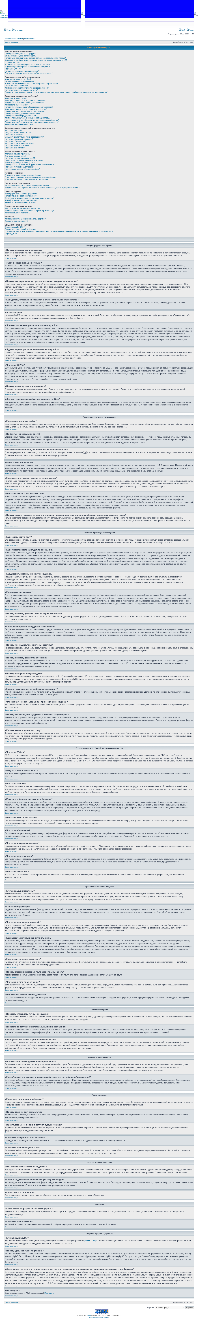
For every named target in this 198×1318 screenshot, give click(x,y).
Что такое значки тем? (15, 148)
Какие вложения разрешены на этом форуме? (25, 219)
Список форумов (11, 42)
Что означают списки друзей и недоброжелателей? (27, 185)
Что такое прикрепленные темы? (19, 143)
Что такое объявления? (15, 141)
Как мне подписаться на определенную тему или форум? (30, 211)
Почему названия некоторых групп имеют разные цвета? (30, 165)
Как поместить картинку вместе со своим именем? (27, 88)
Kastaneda (49, 1293)
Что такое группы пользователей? (20, 158)
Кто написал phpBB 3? (15, 227)
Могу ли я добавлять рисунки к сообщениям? (24, 137)
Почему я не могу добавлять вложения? (22, 113)
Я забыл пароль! (12, 62)
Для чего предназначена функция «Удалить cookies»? (29, 73)
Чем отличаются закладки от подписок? (22, 208)
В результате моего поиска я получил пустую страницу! (29, 198)
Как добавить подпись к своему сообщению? (24, 103)
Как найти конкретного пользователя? (22, 200)
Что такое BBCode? (13, 130)
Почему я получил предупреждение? (21, 116)
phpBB (88, 1315)
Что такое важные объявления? (19, 139)
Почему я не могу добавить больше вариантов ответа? (29, 107)
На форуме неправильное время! (19, 81)
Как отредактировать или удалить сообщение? (25, 100)
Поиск (191, 30)
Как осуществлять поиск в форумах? (21, 194)
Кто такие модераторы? (15, 156)
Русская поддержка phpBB (99, 1317)
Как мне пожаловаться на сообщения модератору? (27, 118)
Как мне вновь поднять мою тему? (20, 124)
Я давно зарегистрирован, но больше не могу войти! (28, 67)
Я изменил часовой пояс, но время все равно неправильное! (31, 84)
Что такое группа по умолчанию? (19, 167)
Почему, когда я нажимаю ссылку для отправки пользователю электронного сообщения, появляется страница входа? (56, 92)
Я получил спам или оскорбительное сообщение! (26, 179)
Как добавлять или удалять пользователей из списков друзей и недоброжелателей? (42, 188)
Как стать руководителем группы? (20, 162)
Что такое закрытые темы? (17, 146)
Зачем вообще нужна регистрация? (20, 56)
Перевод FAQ (11, 234)
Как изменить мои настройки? (18, 79)
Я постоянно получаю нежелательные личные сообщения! (31, 177)
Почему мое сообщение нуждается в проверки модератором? (32, 122)
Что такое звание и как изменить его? (21, 90)
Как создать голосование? (16, 105)
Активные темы (30, 39)
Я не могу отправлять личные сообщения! (23, 175)
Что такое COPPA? (13, 69)
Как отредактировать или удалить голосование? (26, 109)
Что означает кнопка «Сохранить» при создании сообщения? (32, 120)
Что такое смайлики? (14, 135)
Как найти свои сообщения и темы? (20, 202)
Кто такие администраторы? (17, 154)
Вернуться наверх (11, 258)
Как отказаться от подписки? (17, 213)
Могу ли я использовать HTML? (18, 133)
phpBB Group (90, 1241)
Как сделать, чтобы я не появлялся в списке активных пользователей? (36, 60)
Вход (8, 30)
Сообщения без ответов (13, 39)
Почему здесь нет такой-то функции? (21, 229)
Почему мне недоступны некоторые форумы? (25, 111)
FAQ (183, 30)
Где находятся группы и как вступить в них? (24, 160)
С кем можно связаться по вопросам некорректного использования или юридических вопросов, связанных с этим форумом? (59, 231)
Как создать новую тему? (16, 98)
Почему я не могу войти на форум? (20, 54)
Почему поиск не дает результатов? (21, 196)
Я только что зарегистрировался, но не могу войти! (27, 64)
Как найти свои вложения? (16, 221)
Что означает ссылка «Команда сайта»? (22, 169)
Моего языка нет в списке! (16, 86)
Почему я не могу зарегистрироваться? (22, 71)
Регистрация (19, 30)
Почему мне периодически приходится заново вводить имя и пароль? (35, 58)
